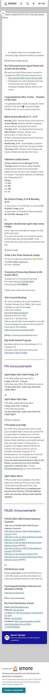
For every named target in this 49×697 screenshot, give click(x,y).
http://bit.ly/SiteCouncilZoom (16, 313)
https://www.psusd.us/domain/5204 (19, 330)
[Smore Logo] (10, 4)
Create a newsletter (13, 690)
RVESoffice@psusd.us (14, 468)
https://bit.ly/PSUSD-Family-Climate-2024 (25, 78)
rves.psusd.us (18, 610)
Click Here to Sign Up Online (16, 353)
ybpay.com (23, 262)
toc (3, 13)
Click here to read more (14, 593)
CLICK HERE (16, 573)
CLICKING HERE (27, 281)
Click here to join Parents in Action (19, 554)
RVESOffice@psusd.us (19, 607)
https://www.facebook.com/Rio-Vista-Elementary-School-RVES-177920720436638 (23, 624)
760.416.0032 (16, 618)
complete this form (19, 463)
